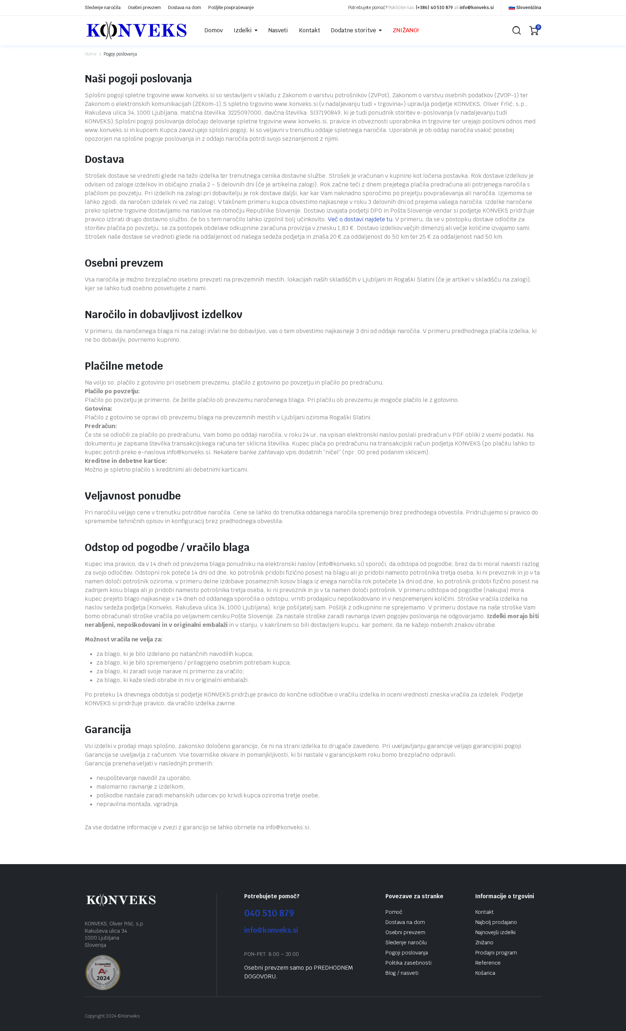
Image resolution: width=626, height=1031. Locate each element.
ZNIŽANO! (406, 30)
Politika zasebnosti (408, 963)
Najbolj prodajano (496, 922)
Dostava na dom (184, 8)
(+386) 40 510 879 (434, 8)
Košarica (485, 973)
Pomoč (394, 912)
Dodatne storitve (353, 30)
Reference (488, 963)
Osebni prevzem (144, 8)
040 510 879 (269, 913)
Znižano (484, 942)
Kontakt (309, 30)
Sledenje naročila (103, 8)
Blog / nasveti (402, 973)
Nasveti (278, 30)
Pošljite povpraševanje (231, 8)
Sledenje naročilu (406, 942)
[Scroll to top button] (610, 1015)
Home (90, 54)
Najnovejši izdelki (495, 932)
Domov (214, 30)
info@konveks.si (477, 8)
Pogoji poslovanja (406, 952)
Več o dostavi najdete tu (360, 219)
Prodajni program (496, 952)
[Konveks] (136, 31)
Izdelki (243, 30)
